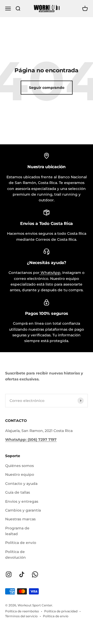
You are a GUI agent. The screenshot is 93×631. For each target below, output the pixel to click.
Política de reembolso (22, 611)
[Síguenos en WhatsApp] (35, 574)
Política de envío (20, 542)
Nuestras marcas (20, 519)
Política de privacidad (61, 611)
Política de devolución (15, 554)
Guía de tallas (17, 492)
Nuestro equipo (19, 474)
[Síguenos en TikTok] (21, 574)
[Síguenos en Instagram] (8, 574)
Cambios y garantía (23, 510)
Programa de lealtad (17, 531)
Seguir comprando (46, 87)
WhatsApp (50, 272)
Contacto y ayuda (21, 483)
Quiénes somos (19, 465)
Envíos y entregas (21, 501)
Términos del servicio (21, 616)
